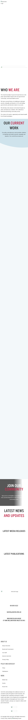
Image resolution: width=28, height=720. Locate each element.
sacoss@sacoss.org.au (14, 612)
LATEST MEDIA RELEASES (14, 531)
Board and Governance (7, 649)
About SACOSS (6, 645)
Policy (3, 668)
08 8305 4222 (14, 605)
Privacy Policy (5, 659)
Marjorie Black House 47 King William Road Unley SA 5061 (14, 619)
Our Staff (4, 652)
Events (4, 683)
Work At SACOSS (6, 656)
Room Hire (4, 686)
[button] (26, 2)
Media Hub (4, 679)
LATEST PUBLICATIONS (14, 553)
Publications (5, 671)
